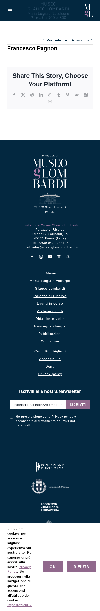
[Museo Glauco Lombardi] (88, 6)
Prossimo (80, 40)
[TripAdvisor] (68, 256)
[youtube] (50, 257)
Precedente (56, 40)
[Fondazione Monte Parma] (50, 462)
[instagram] (41, 257)
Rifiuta (81, 567)
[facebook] (32, 257)
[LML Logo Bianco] (50, 502)
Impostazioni (18, 605)
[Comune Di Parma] (49, 479)
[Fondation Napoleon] (50, 521)
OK (53, 567)
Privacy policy (62, 416)
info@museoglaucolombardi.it (55, 247)
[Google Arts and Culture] (59, 257)
